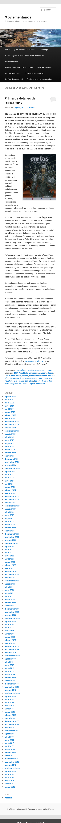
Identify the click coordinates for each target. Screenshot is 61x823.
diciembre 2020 (12, 608)
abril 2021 (9, 596)
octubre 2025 (10, 427)
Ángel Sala (23, 373)
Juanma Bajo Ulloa (25, 380)
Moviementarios (18, 17)
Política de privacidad (14, 79)
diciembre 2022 (12, 533)
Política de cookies (12, 73)
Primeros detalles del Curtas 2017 (20, 100)
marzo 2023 (10, 524)
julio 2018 (9, 699)
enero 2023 (10, 530)
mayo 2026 (9, 405)
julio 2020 (9, 624)
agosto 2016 (10, 771)
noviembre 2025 (12, 424)
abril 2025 (9, 446)
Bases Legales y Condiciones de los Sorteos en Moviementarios (24, 58)
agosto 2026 (10, 396)
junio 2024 (9, 477)
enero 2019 (10, 680)
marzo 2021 (10, 599)
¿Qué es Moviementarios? (24, 49)
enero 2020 (10, 643)
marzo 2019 (10, 674)
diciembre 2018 (12, 683)
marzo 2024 (10, 487)
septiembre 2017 (12, 730)
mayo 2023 (9, 518)
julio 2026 (9, 399)
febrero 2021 (10, 602)
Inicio (7, 49)
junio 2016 (9, 777)
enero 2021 (10, 605)
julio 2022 (9, 549)
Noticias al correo (44, 67)
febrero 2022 (10, 565)
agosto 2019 (10, 658)
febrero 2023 (10, 527)
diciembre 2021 (12, 571)
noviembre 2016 (12, 761)
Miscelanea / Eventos (43, 370)
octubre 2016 (10, 765)
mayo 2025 (9, 443)
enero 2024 (10, 493)
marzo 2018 (10, 711)
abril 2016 (9, 783)
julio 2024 (9, 474)
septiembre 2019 (12, 655)
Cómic (23, 370)
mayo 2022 (9, 555)
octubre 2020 (10, 615)
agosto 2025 (10, 433)
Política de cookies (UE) (34, 73)
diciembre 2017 (12, 721)
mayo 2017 (9, 743)
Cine (18, 370)
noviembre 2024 (12, 462)
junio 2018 (9, 702)
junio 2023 (9, 515)
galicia (34, 378)
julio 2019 (9, 662)
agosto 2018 (10, 696)
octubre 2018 (10, 690)
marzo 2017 (10, 749)
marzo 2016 (10, 786)
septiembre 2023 (12, 505)
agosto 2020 (10, 621)
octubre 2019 (10, 652)
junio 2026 (9, 402)
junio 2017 (9, 740)
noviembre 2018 (12, 687)
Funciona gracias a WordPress (41, 809)
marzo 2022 (10, 562)
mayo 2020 (9, 630)
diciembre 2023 (12, 496)
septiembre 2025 (12, 430)
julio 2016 (9, 774)
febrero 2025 (10, 452)
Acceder (8, 797)
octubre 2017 (10, 727)
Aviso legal (43, 49)
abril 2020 (9, 633)
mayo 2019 (9, 668)
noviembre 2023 (12, 499)
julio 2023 (9, 512)
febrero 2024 (10, 490)
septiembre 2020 (12, 618)
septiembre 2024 (12, 468)
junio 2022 (9, 552)
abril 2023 (9, 521)
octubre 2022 (10, 540)
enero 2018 (10, 718)
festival (25, 375)
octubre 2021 (10, 577)
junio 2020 (9, 627)
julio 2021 (9, 587)
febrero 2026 (10, 415)
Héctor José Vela (45, 378)
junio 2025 (9, 440)
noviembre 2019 (12, 649)
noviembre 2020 (12, 612)
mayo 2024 (9, 480)
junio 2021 (9, 590)
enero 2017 (10, 755)
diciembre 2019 (12, 646)
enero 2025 (10, 455)
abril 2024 (9, 483)
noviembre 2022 (12, 537)
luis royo (37, 380)
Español (30, 370)
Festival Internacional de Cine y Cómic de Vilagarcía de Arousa (30, 376)
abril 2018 (9, 708)
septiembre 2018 (12, 693)
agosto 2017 (10, 733)
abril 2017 (9, 746)
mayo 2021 (9, 593)
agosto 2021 (10, 583)
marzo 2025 (10, 449)
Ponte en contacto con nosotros (39, 79)
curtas (18, 375)
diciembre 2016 (12, 758)
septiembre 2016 (12, 768)
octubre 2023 (10, 502)
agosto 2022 (10, 546)
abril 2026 (9, 408)
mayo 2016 (9, 780)
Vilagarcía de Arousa (19, 383)
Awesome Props (46, 373)
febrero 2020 (10, 640)
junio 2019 (9, 665)
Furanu (32, 107)
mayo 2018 (9, 705)
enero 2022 (10, 568)
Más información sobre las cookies (19, 67)
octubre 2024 (10, 465)
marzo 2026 (10, 412)
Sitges (45, 380)
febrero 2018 (10, 715)
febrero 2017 (10, 752)
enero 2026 (10, 418)
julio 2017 (9, 736)
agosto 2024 (10, 471)
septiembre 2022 (12, 543)
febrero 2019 (10, 677)
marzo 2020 (10, 637)
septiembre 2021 (12, 580)
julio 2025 (9, 437)
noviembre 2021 (12, 574)
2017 (16, 373)
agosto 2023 (10, 508)
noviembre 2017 (12, 724)
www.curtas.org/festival (35, 361)
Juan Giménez (11, 380)
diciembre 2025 (12, 421)
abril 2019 (9, 671)
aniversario (33, 373)
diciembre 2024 (12, 458)
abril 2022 (9, 558)
